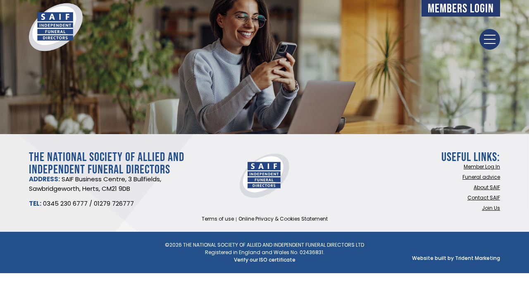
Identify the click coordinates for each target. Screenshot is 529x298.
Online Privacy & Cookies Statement (283, 219)
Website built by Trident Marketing (456, 258)
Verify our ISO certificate (264, 260)
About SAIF (487, 187)
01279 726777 (114, 204)
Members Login (461, 8)
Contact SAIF (483, 198)
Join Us (491, 208)
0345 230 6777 (65, 204)
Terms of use (218, 219)
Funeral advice (481, 177)
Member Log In (482, 167)
